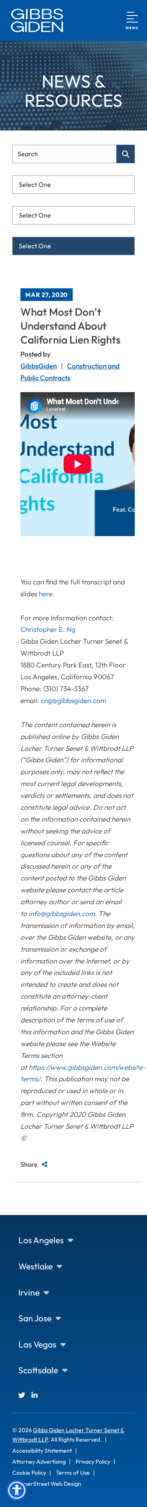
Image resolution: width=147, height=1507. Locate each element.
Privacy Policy (93, 1461)
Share (29, 1164)
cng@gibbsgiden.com (73, 700)
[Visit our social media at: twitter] (21, 1395)
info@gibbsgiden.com (62, 913)
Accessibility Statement (42, 1450)
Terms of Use (73, 1472)
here (45, 593)
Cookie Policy (29, 1472)
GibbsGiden (38, 366)
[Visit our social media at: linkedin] (34, 1395)
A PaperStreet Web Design (46, 1483)
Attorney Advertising (39, 1461)
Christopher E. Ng (48, 629)
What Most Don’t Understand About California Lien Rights (70, 325)
